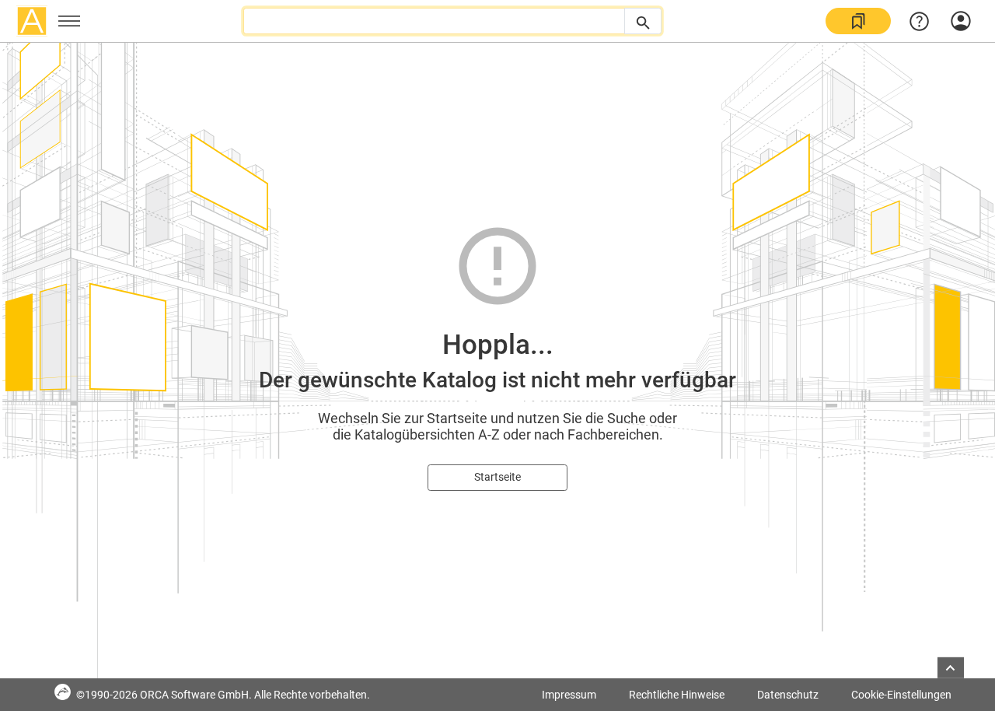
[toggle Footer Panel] (950, 667)
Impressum (569, 694)
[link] (858, 21)
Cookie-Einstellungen (901, 694)
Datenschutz (788, 694)
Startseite (497, 477)
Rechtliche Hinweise (676, 694)
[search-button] (643, 21)
